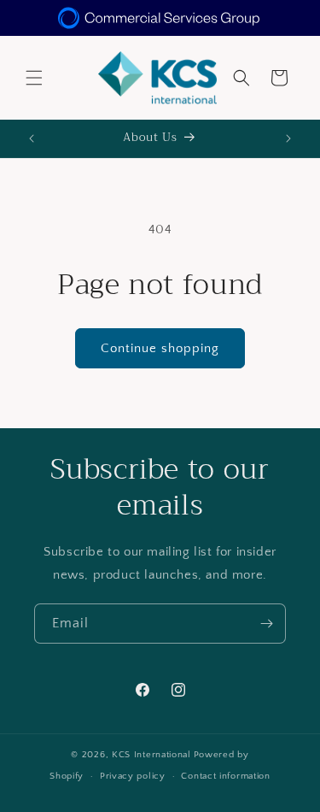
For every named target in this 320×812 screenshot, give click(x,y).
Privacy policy (133, 776)
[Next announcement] (288, 138)
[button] (34, 78)
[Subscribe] (266, 623)
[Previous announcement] (31, 138)
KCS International (151, 755)
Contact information (225, 776)
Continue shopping (160, 348)
